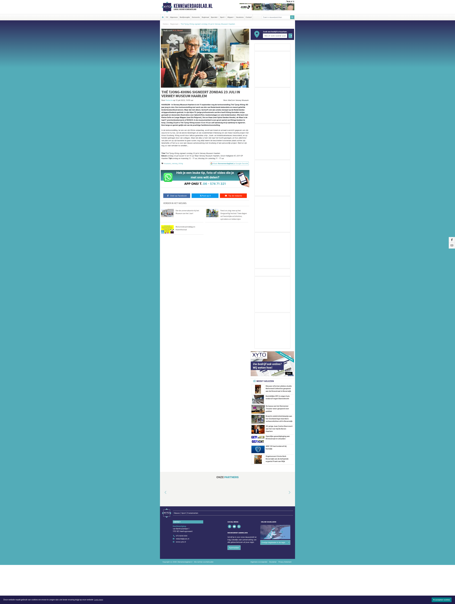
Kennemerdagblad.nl (193, 6)
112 (167, 17)
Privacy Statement (284, 562)
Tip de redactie (235, 196)
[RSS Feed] (239, 527)
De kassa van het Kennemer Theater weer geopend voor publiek (277, 408)
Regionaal (205, 17)
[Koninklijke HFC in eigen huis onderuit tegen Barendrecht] (258, 399)
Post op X (206, 196)
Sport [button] (222, 17)
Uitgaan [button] (230, 17)
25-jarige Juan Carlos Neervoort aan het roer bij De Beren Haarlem (279, 428)
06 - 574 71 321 (214, 184)
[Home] (162, 17)
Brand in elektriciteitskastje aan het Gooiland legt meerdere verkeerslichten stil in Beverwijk (279, 418)
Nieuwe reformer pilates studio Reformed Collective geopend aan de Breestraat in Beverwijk (279, 388)
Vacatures (240, 17)
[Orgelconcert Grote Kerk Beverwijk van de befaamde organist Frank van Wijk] (258, 459)
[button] (163, 492)
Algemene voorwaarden (258, 562)
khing (181, 163)
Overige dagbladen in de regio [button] (273, 542)
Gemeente (196, 17)
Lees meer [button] (98, 600)
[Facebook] (230, 527)
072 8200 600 (181, 536)
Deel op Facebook (178, 196)
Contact (249, 17)
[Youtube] (234, 527)
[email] (452, 245)
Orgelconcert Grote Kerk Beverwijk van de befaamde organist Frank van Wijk (277, 458)
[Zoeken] (292, 17)
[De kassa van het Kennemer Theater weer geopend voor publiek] (258, 409)
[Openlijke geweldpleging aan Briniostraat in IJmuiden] (258, 439)
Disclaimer (273, 562)
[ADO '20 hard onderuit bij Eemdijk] (258, 449)
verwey (175, 163)
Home (165, 24)
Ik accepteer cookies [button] (441, 600)
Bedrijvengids (185, 17)
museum (167, 163)
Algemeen (174, 17)
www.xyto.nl (181, 542)
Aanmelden (234, 547)
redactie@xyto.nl (182, 539)
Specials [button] (214, 17)
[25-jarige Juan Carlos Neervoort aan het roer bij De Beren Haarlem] (258, 429)
